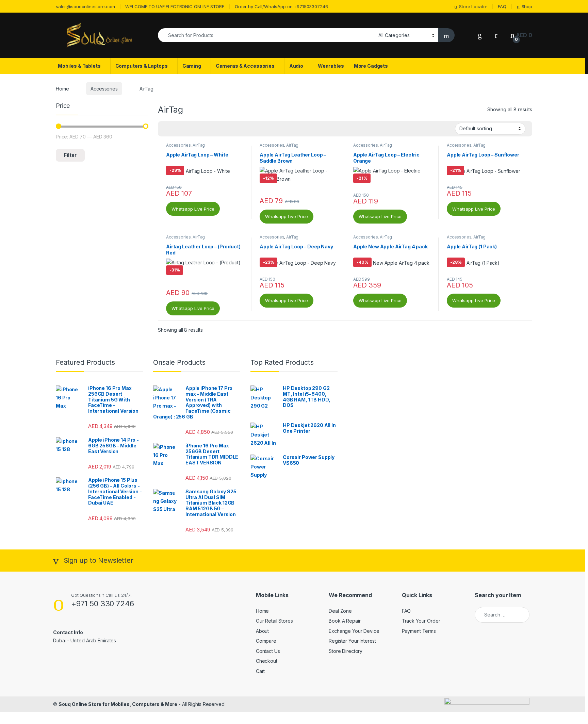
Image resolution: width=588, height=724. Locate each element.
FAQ (502, 6)
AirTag (199, 145)
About (262, 631)
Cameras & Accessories (245, 66)
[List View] (186, 129)
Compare (266, 641)
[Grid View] (167, 129)
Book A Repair (344, 621)
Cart (260, 671)
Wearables (331, 66)
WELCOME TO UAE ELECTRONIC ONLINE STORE (174, 6)
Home (62, 89)
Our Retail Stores (274, 621)
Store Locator (473, 6)
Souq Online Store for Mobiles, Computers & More (118, 704)
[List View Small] (196, 129)
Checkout (266, 661)
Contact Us (268, 651)
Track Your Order (421, 621)
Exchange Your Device (354, 631)
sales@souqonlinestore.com (85, 6)
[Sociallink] (56, 655)
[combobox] (266, 35)
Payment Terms (419, 631)
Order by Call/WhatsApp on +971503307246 (281, 6)
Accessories (104, 89)
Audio (296, 66)
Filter (70, 155)
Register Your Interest (352, 641)
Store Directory (345, 651)
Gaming (191, 66)
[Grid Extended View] (177, 129)
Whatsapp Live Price (193, 209)
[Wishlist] (480, 35)
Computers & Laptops (141, 66)
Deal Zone (340, 611)
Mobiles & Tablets (79, 66)
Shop (527, 6)
